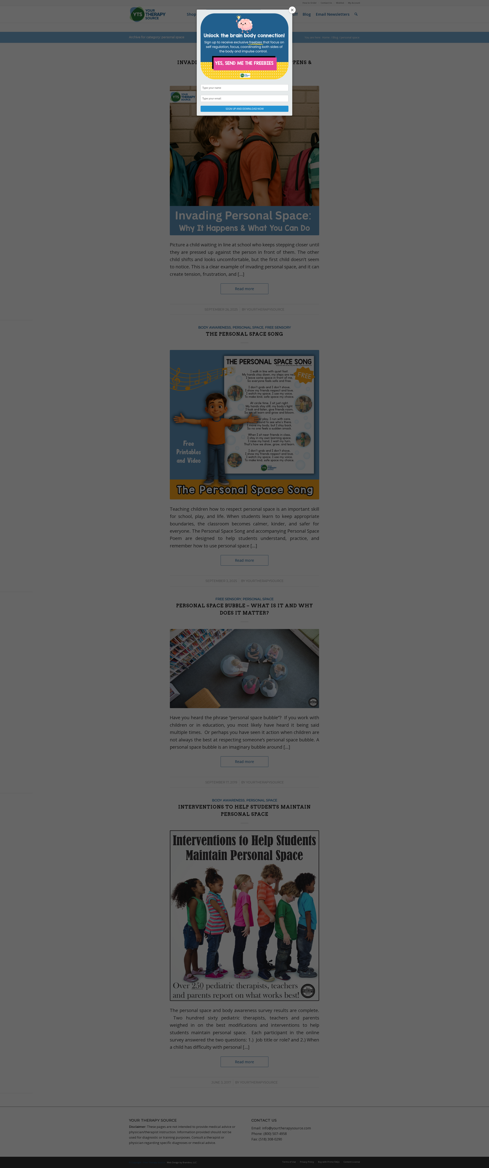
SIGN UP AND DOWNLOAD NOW (245, 108)
